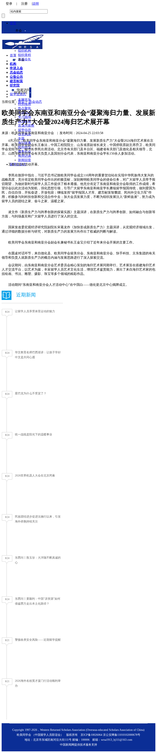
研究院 (15, 85)
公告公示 (16, 77)
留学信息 (24, 130)
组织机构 (24, 50)
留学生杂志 (18, 94)
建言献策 (16, 81)
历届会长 (24, 59)
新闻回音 (24, 160)
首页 (13, 23)
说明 (35, 3)
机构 (13, 64)
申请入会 (16, 68)
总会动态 (16, 72)
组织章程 (24, 55)
